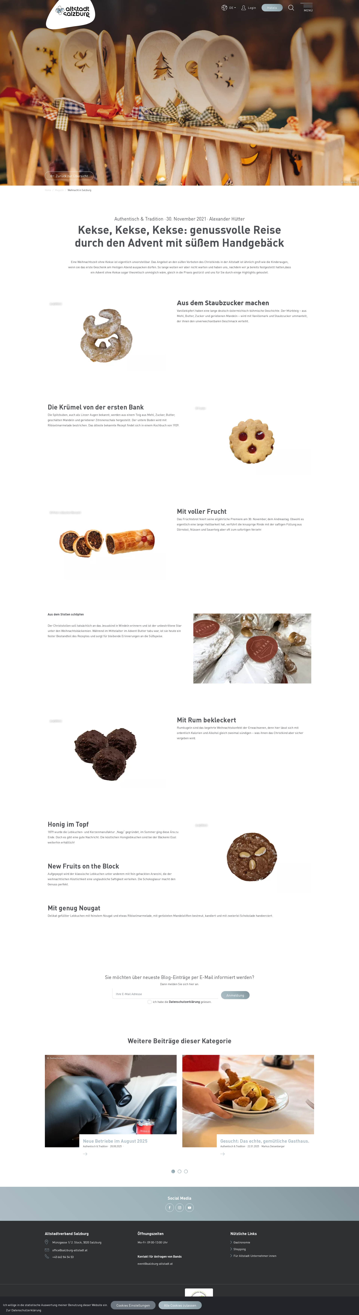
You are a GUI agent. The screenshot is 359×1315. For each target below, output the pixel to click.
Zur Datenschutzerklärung (23, 1310)
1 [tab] (173, 1171)
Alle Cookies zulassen (180, 1305)
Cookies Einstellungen (133, 1305)
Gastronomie (242, 1242)
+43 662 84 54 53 (62, 1257)
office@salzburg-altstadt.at (70, 1250)
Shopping (240, 1249)
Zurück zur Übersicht (71, 176)
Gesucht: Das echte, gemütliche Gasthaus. (264, 1141)
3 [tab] (186, 1171)
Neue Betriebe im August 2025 (115, 1141)
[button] (229, 7)
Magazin (59, 190)
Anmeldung (235, 995)
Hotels (272, 8)
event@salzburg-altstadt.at (155, 1263)
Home (48, 190)
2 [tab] (179, 1171)
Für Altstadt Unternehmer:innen (255, 1256)
